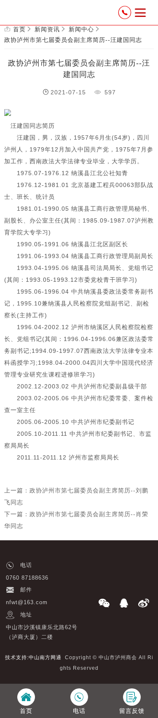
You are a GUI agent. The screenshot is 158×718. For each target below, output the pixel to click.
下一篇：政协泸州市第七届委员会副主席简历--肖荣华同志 (76, 520)
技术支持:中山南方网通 (33, 657)
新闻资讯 (47, 29)
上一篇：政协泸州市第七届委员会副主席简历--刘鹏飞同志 (76, 496)
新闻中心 (81, 29)
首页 (19, 29)
